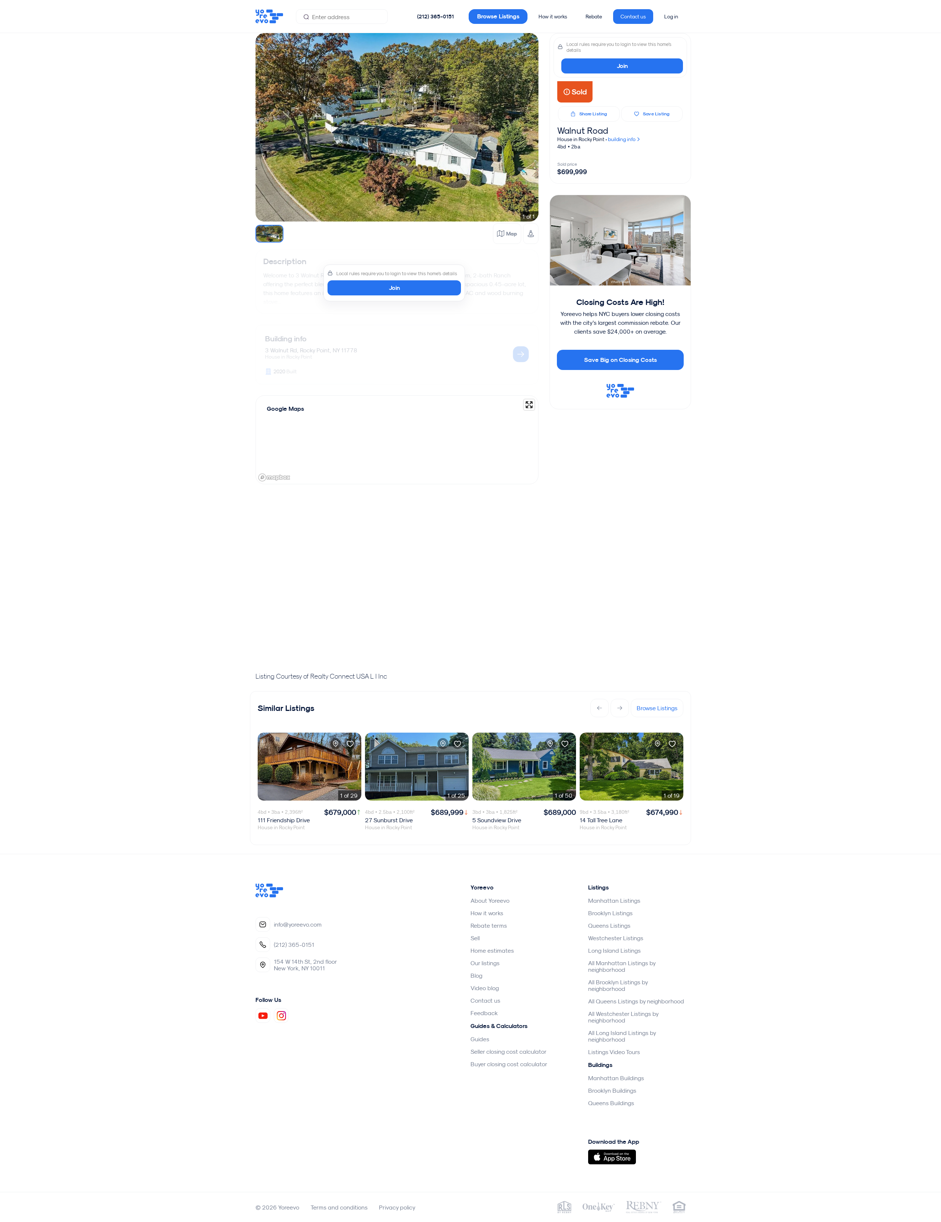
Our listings (485, 963)
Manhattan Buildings (616, 1078)
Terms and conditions (339, 1207)
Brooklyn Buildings (612, 1090)
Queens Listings (609, 925)
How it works (553, 16)
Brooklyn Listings (610, 913)
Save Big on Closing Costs (620, 360)
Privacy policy (397, 1207)
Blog (476, 975)
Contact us (633, 16)
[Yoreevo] (269, 895)
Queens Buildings (611, 1103)
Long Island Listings (614, 950)
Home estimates (492, 950)
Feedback (484, 1013)
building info (622, 139)
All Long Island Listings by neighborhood (622, 1036)
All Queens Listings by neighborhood (636, 1001)
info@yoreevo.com (298, 924)
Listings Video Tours (614, 1052)
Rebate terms (488, 925)
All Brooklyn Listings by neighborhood (618, 985)
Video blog (484, 988)
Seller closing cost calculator (508, 1051)
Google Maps (285, 409)
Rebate (594, 16)
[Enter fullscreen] (529, 404)
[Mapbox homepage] (274, 477)
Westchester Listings (615, 938)
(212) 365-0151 (435, 16)
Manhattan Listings (614, 900)
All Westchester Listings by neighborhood (623, 1017)
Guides (479, 1039)
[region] (397, 440)
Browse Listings (498, 16)
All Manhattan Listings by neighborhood (621, 966)
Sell (475, 938)
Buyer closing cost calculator (508, 1064)
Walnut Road (582, 130)
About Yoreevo (489, 900)
